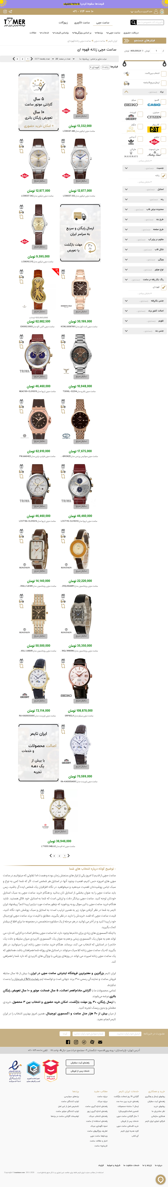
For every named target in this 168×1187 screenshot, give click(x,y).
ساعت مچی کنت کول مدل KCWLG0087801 (79, 326)
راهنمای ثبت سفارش (80, 1062)
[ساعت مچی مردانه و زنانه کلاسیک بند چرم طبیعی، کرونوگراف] (38, 355)
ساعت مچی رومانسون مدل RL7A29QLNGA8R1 (77, 586)
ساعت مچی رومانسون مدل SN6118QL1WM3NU (77, 650)
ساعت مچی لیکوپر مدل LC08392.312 (37, 261)
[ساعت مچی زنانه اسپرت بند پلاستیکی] (38, 420)
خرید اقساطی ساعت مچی (128, 1126)
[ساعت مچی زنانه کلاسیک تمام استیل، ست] (80, 420)
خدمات (45, 32)
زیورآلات (63, 22)
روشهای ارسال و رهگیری (155, 1096)
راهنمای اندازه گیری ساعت (96, 1106)
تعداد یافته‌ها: (45, 59)
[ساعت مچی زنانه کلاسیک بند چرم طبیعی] (59, 810)
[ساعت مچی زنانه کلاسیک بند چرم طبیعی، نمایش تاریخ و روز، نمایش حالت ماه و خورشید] (38, 679)
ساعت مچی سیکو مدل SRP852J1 (79, 715)
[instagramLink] (76, 1042)
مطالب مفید (100, 1091)
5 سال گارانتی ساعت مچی (128, 1116)
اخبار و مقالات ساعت (98, 1141)
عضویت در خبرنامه (154, 1033)
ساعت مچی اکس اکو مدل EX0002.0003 (37, 326)
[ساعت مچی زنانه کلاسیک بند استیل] (80, 95)
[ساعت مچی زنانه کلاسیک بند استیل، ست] (80, 355)
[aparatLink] (92, 1042)
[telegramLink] (84, 1042)
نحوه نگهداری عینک (98, 1126)
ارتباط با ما (147, 1165)
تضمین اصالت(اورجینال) (129, 1111)
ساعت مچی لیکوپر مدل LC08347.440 (79, 131)
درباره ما (158, 1165)
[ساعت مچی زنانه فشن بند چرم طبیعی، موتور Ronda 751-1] (38, 290)
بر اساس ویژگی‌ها (82, 32)
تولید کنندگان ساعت (70, 1101)
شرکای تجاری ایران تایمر (155, 1121)
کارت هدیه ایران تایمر (130, 1131)
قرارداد (101, 1165)
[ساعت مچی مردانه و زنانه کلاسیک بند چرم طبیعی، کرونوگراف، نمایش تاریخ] (80, 485)
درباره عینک (102, 1101)
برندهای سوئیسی (71, 1096)
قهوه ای (95, 67)
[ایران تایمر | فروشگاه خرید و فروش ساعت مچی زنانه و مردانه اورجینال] (14, 22)
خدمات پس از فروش (80, 1071)
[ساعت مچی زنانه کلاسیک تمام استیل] (80, 290)
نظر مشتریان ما (158, 1111)
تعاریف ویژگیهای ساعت (97, 1131)
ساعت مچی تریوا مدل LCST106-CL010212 (37, 521)
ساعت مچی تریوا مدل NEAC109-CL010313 (37, 391)
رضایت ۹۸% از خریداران (26, 979)
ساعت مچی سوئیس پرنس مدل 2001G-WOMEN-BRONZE (73, 456)
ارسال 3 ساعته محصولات (128, 1106)
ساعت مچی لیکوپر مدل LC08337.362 (37, 195)
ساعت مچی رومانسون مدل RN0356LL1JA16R (36, 586)
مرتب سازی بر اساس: (98, 59)
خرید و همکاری (156, 1091)
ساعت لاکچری (82, 22)
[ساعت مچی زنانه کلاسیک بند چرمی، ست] (80, 160)
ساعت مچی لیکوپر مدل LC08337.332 (79, 195)
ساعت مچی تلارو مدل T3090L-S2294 (79, 391)
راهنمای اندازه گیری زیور (97, 1111)
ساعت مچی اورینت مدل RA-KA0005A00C (79, 781)
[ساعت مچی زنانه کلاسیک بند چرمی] (38, 225)
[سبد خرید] (162, 12)
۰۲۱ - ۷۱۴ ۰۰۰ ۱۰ (83, 11)
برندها (100, 32)
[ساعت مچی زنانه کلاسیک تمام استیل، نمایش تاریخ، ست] (38, 615)
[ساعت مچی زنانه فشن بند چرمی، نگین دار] (80, 615)
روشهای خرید (159, 1106)
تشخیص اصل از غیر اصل (68, 1106)
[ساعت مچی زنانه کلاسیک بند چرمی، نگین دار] (80, 550)
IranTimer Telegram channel (10, 11)
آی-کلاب (135, 1136)
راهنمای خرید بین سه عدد (127, 1101)
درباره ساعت (102, 1096)
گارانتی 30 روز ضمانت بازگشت (126, 1096)
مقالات (33, 32)
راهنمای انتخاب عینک (98, 1116)
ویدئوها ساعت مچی (98, 1136)
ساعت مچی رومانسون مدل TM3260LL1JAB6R (36, 650)
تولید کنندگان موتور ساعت (67, 1111)
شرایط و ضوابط (113, 1165)
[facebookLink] (68, 1042)
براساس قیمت (62, 32)
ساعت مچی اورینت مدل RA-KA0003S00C (37, 715)
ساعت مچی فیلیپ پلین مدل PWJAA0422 (37, 456)
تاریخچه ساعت (100, 1146)
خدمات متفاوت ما (131, 1165)
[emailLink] (100, 1042)
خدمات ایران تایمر (129, 1091)
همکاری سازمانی (158, 1116)
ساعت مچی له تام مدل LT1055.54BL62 (58, 846)
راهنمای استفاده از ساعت (96, 1121)
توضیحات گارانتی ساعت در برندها (65, 1116)
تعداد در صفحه (64, 59)
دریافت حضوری (131, 32)
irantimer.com (19, 1172)
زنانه (106, 67)
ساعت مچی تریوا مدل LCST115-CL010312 (79, 521)
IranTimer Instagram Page (5, 11)
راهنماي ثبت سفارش (156, 1101)
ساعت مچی (102, 22)
